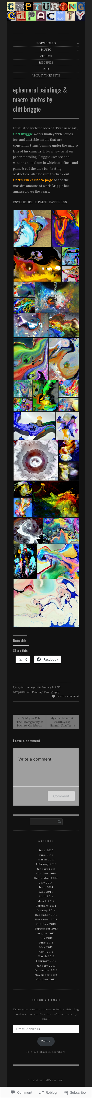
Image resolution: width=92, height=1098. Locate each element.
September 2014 (46, 878)
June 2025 (46, 850)
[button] (32, 228)
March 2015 (46, 859)
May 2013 (46, 947)
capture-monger (26, 687)
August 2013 (46, 933)
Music (28, 5)
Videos (38, 5)
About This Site (18, 10)
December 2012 (46, 970)
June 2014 (46, 887)
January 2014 (46, 910)
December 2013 (46, 915)
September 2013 (46, 928)
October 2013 (46, 924)
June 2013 (46, 942)
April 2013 (46, 951)
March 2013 (46, 956)
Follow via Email (46, 1000)
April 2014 (46, 896)
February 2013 (46, 961)
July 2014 (46, 882)
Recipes (50, 5)
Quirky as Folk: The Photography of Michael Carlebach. (29, 722)
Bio (59, 5)
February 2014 (46, 905)
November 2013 (46, 919)
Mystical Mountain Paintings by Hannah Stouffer (62, 721)
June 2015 (46, 855)
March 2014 (46, 901)
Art (29, 692)
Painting (37, 692)
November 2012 (46, 975)
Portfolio (15, 5)
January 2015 (46, 869)
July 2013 (46, 938)
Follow (46, 1041)
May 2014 (46, 891)
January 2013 (46, 965)
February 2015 (46, 864)
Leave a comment (68, 696)
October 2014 (46, 873)
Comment (61, 796)
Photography (52, 692)
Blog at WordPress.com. (46, 1080)
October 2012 (46, 979)
